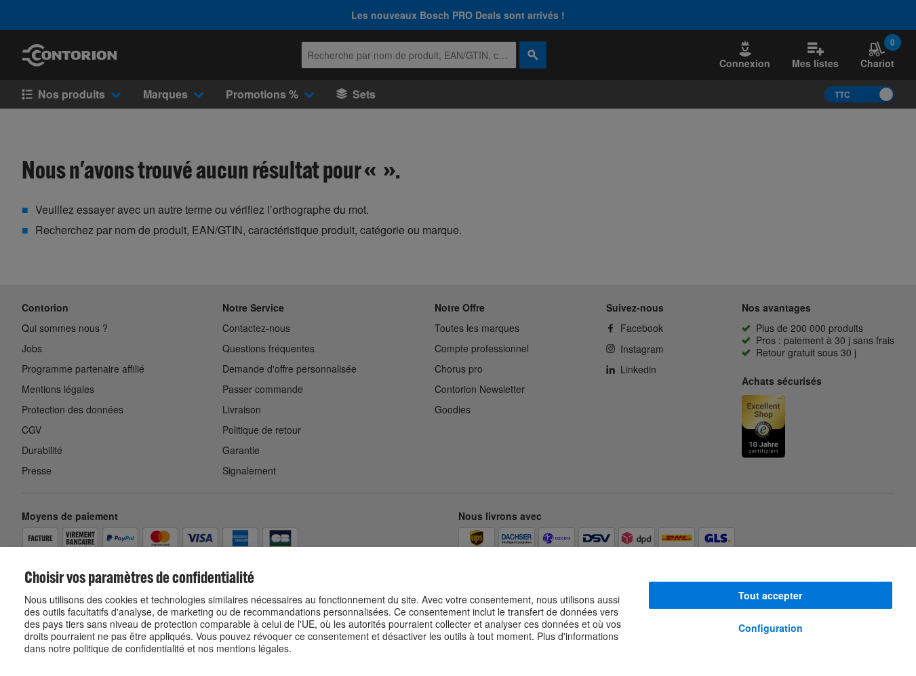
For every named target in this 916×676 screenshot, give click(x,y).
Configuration (770, 628)
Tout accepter (770, 595)
